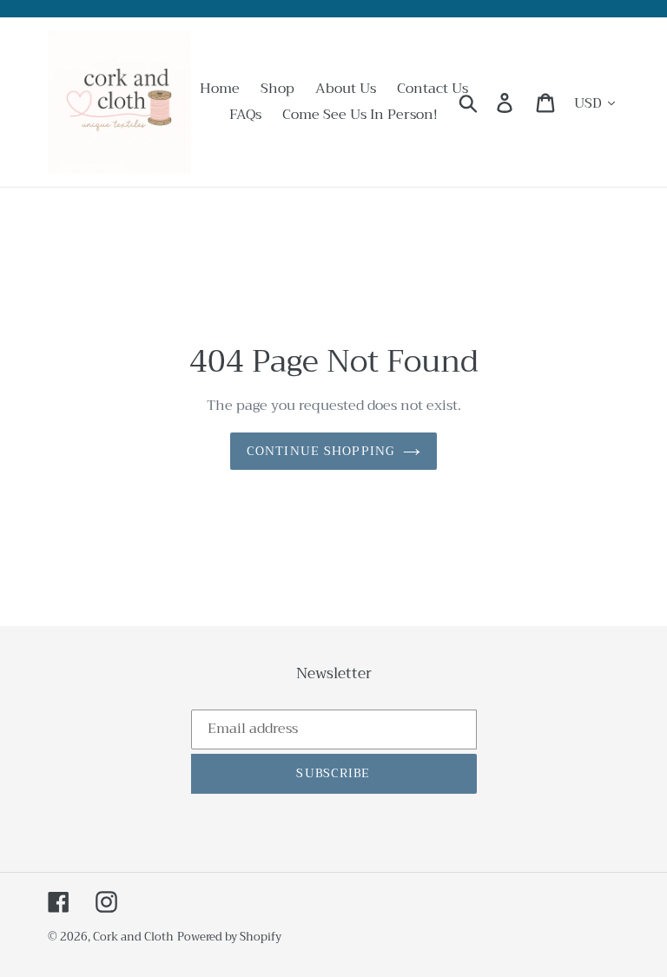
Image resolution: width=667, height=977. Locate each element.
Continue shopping (320, 450)
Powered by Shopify (229, 937)
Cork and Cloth (133, 937)
